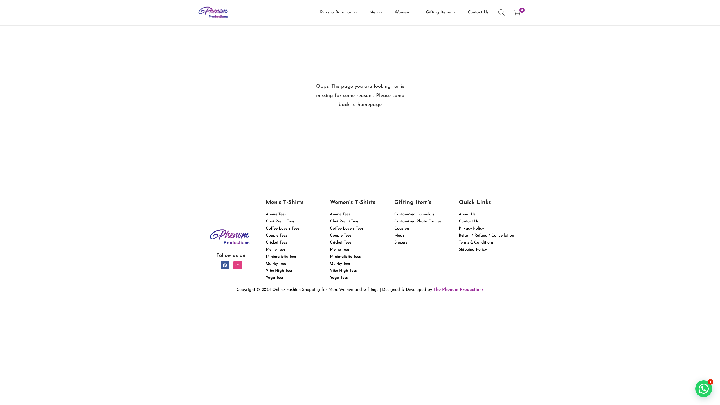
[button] (703, 388)
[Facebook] (225, 265)
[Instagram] (237, 265)
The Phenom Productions (458, 290)
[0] (517, 12)
